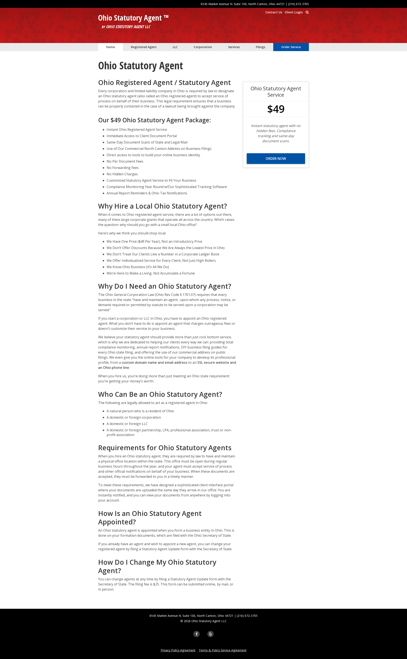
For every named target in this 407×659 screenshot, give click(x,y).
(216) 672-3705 (298, 4)
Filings (260, 47)
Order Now (276, 158)
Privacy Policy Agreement (178, 650)
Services (234, 47)
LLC (175, 47)
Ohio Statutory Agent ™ (133, 17)
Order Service (291, 47)
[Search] (307, 12)
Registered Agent (144, 47)
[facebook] (196, 634)
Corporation (203, 47)
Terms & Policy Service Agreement (223, 650)
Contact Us (273, 12)
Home (110, 47)
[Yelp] (210, 634)
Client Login (294, 12)
